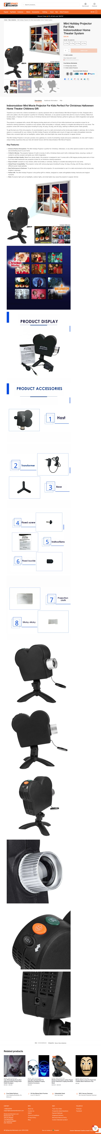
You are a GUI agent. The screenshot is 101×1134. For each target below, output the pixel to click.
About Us (30, 1109)
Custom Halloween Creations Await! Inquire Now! (83, 1130)
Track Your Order (57, 1109)
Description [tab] (38, 100)
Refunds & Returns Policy (59, 1117)
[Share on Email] (81, 79)
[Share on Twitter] (71, 79)
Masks (5, 1078)
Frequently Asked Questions (60, 1111)
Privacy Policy (32, 1117)
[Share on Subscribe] (84, 79)
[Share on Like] (65, 79)
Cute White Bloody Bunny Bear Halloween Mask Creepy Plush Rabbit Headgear (13, 1081)
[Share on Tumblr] (78, 79)
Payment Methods (57, 1113)
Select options (15, 1088)
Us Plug (84, 43)
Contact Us (31, 1111)
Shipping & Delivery (57, 1115)
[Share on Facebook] (68, 79)
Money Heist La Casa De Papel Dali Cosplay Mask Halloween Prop (86, 1080)
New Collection (12, 20)
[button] (57, 50)
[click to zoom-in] (32, 50)
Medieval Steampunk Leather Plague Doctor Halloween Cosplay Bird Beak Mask (62, 1081)
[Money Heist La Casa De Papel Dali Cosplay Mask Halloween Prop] (86, 1066)
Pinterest (78, 1109)
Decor (56, 1043)
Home (5, 20)
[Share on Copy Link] (87, 79)
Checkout (94, 6)
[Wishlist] (23, 1057)
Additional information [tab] (50, 100)
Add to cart (84, 50)
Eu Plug (72, 43)
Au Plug (66, 43)
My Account (85, 6)
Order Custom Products (71, 67)
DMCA (30, 1113)
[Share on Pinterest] (74, 79)
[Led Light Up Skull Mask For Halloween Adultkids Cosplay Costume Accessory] (38, 1066)
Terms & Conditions (33, 1115)
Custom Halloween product (60, 1120)
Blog (29, 1120)
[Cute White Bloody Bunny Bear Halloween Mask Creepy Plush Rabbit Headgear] (14, 1066)
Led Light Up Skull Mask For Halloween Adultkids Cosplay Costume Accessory (36, 1081)
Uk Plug (78, 43)
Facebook (79, 1111)
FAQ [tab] (61, 100)
